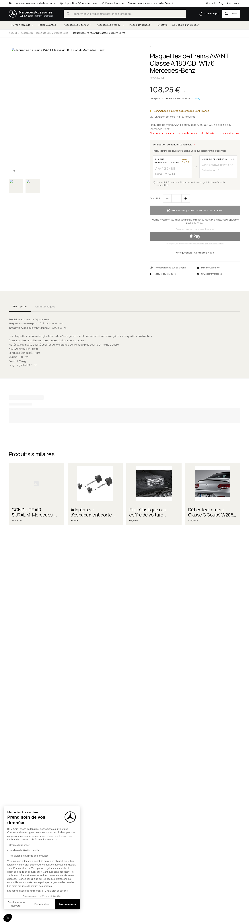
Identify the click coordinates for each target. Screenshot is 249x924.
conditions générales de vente (208, 243)
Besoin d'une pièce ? (188, 24)
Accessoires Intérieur (109, 24)
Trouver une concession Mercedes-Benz (149, 3)
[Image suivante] (133, 110)
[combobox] (125, 14)
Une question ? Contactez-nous (195, 252)
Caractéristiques (45, 306)
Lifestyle (163, 24)
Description (20, 306)
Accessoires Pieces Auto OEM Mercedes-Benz (44, 32)
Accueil (13, 32)
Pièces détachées (139, 24)
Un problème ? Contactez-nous (80, 3)
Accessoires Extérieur (76, 24)
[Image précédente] (14, 110)
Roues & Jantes (47, 24)
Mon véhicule (22, 24)
